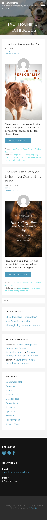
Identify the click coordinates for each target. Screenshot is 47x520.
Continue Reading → (18, 141)
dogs (21, 157)
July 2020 (10, 407)
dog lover (21, 288)
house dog (9, 291)
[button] (43, 4)
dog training (13, 157)
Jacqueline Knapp (14, 352)
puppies (27, 157)
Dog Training (17, 149)
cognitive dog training (22, 155)
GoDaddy (33, 508)
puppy (33, 157)
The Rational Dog (10, 2)
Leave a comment (12, 54)
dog (32, 155)
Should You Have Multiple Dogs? (21, 317)
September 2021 (14, 382)
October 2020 (12, 399)
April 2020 (11, 411)
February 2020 (13, 420)
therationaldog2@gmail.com (15, 472)
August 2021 (11, 386)
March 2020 (11, 415)
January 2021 (12, 394)
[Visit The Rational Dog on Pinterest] (9, 453)
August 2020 (12, 403)
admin (7, 51)
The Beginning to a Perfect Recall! (23, 325)
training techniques (18, 160)
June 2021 (10, 390)
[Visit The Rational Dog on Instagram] (4, 453)
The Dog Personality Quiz (23, 44)
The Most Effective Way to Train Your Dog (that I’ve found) (23, 176)
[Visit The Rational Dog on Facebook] (13, 453)
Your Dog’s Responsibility (18, 321)
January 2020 (12, 424)
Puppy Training (28, 149)
